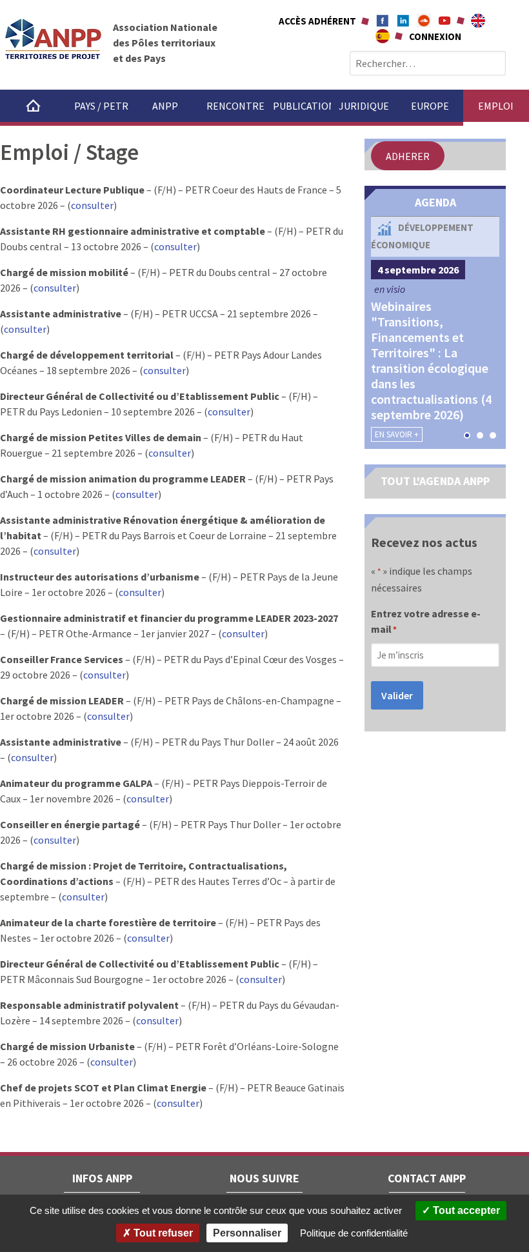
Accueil (33, 106)
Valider (397, 695)
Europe (430, 105)
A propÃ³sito (382, 36)
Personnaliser (247, 1232)
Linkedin (403, 21)
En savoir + (397, 434)
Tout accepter (465, 1210)
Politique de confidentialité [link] (354, 1232)
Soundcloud (424, 21)
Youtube (444, 21)
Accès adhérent (317, 21)
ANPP (165, 105)
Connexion (435, 36)
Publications (302, 105)
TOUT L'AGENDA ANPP (435, 480)
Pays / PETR (101, 105)
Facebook (382, 21)
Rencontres (235, 105)
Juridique (364, 105)
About (478, 21)
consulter (92, 205)
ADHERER (408, 156)
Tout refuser (162, 1232)
